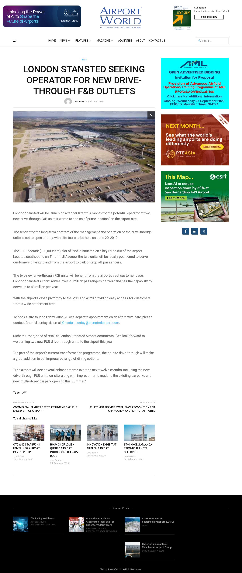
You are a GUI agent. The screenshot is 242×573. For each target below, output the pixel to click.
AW (24, 392)
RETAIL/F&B (111, 531)
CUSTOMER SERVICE (96, 529)
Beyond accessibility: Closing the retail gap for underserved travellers (100, 521)
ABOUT (140, 40)
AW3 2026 (35, 522)
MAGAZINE (103, 40)
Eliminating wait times (42, 518)
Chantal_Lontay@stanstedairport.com (90, 323)
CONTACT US (157, 40)
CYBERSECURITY (150, 551)
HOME (52, 40)
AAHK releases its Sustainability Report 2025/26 (158, 520)
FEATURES (81, 40)
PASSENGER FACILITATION (43, 525)
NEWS (63, 40)
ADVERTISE (125, 40)
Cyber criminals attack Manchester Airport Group (157, 546)
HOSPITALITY (92, 531)
